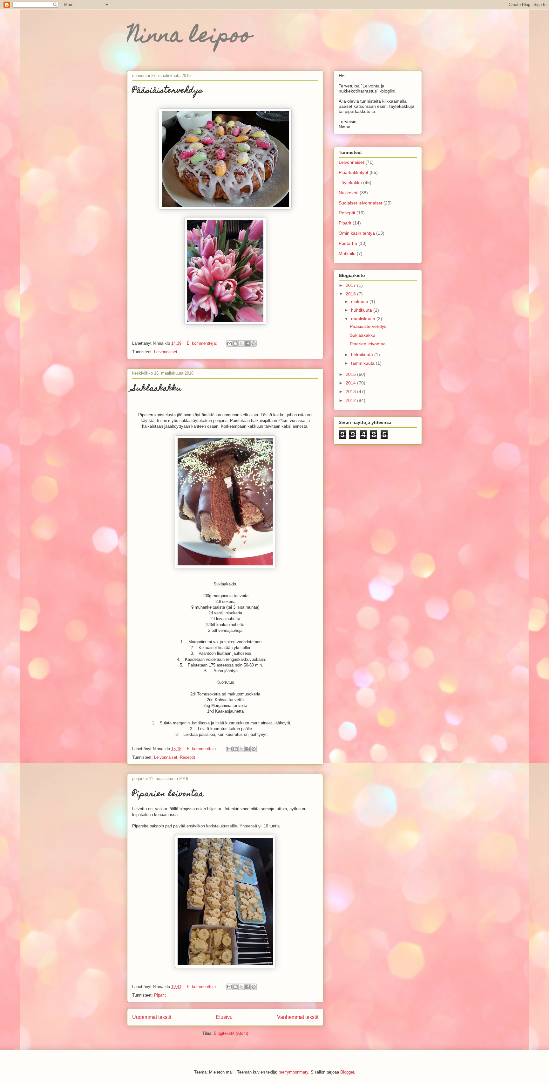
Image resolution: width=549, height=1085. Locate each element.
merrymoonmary (293, 1072)
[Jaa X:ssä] (241, 343)
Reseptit (187, 757)
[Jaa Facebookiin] (247, 343)
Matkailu (347, 253)
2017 (351, 285)
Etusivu (224, 1017)
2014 (351, 382)
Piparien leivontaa (168, 794)
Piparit (160, 995)
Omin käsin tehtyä (357, 233)
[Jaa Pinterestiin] (253, 343)
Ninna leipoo (189, 37)
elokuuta (360, 301)
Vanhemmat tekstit (297, 1017)
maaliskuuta (363, 318)
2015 (351, 374)
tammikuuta (363, 363)
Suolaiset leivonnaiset (360, 202)
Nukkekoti (348, 192)
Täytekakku (350, 182)
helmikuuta (362, 354)
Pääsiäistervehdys (167, 91)
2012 (351, 400)
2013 (351, 391)
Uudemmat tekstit (151, 1017)
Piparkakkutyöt (353, 172)
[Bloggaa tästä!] (235, 343)
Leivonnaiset (165, 351)
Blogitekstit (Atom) (231, 1033)
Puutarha (348, 243)
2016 (351, 293)
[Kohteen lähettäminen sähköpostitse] (229, 343)
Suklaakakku (157, 389)
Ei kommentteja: (202, 343)
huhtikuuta (362, 310)
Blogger (347, 1072)
